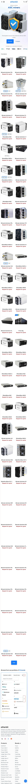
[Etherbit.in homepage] (14, 2)
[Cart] (26, 2)
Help (26, 780)
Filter (14, 726)
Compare (17, 41)
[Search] (24, 2)
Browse (10, 41)
